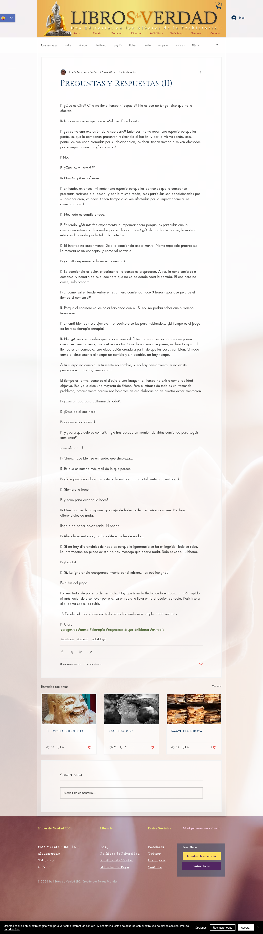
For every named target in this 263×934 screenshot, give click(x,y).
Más (194, 45)
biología (132, 45)
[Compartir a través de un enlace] (90, 652)
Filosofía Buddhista (65, 731)
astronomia (83, 45)
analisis (67, 45)
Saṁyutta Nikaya (186, 731)
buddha (147, 45)
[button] (219, 5)
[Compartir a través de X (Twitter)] (71, 652)
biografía (117, 45)
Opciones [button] (201, 927)
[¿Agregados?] (131, 709)
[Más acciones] (200, 72)
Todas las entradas (49, 45)
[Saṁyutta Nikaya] (194, 709)
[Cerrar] (258, 927)
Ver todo (217, 686)
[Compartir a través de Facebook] (62, 652)
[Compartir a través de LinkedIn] (81, 652)
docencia (82, 639)
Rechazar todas (222, 927)
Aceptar (245, 927)
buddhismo (101, 45)
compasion (163, 45)
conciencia (180, 45)
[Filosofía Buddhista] (69, 709)
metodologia (99, 639)
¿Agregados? (121, 731)
